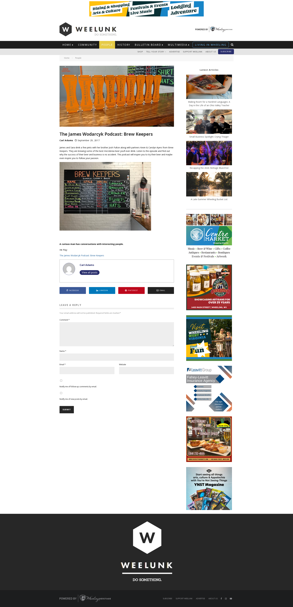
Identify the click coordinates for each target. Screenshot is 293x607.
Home (66, 44)
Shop (140, 51)
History (123, 44)
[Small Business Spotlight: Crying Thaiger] (209, 122)
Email (63, 364)
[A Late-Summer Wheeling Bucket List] (209, 184)
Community (87, 44)
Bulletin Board (148, 44)
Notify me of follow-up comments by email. (78, 386)
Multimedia (177, 44)
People (107, 44)
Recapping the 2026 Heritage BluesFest (209, 167)
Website (122, 364)
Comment (65, 320)
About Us (211, 51)
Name (63, 351)
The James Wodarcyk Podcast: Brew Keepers (82, 255)
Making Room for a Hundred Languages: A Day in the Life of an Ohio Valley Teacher (209, 103)
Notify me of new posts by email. (74, 399)
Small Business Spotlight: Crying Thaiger (209, 136)
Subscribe (226, 51)
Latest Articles (209, 69)
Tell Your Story (155, 51)
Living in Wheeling (210, 44)
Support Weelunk (193, 51)
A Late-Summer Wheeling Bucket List (209, 199)
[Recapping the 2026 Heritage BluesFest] (209, 153)
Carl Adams (66, 140)
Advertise (174, 51)
